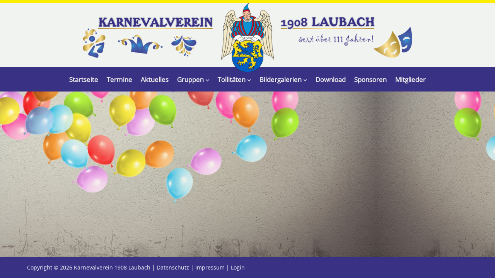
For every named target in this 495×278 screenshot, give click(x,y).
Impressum (210, 267)
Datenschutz (173, 267)
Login (238, 267)
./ (247, 37)
